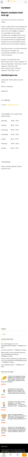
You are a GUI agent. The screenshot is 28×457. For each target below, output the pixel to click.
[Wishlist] (10, 455)
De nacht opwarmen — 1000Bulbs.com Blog (13, 350)
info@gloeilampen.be (12, 105)
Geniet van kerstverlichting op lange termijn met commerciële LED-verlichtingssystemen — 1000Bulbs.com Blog (14, 360)
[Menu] (2, 2)
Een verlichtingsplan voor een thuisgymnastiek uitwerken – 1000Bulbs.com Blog (13, 345)
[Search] (25, 2)
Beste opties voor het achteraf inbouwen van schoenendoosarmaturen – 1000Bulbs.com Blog (13, 354)
